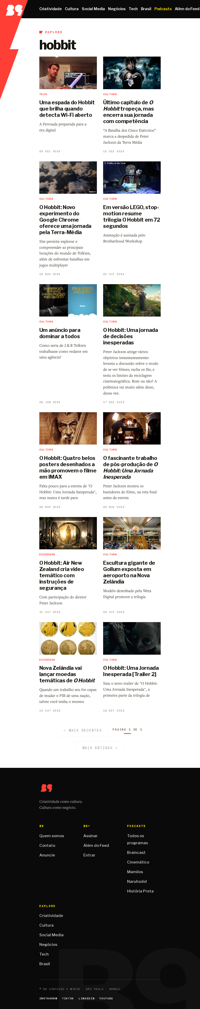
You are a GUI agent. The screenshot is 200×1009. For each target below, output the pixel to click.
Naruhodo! (137, 881)
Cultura (72, 9)
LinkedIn (87, 998)
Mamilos (135, 872)
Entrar (89, 855)
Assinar (90, 836)
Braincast (136, 852)
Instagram (48, 998)
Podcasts (163, 9)
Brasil (146, 9)
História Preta (140, 891)
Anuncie (47, 855)
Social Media (93, 9)
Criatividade (50, 9)
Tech (133, 9)
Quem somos (51, 836)
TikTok (68, 998)
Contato (47, 845)
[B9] (14, 9)
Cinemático (138, 862)
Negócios (117, 9)
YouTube (106, 998)
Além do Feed (96, 845)
